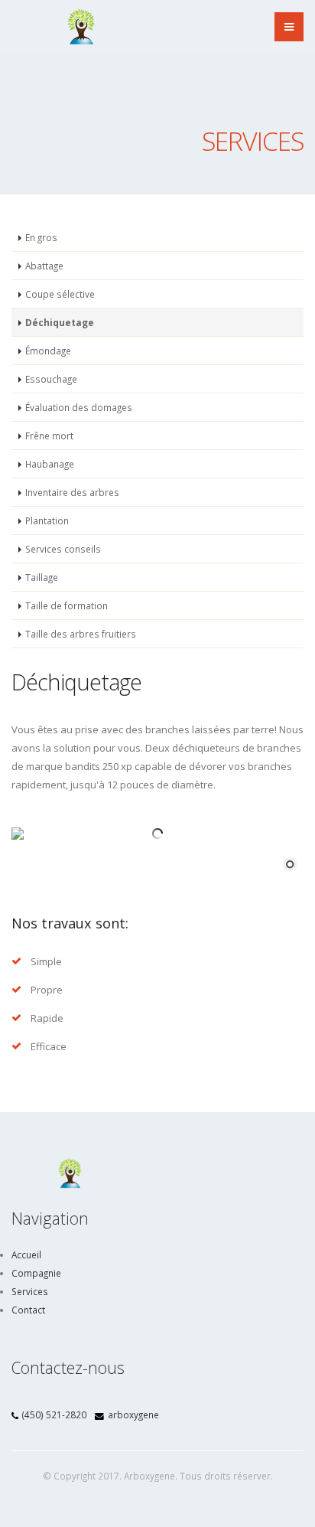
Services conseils (63, 549)
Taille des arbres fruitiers (80, 634)
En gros (41, 237)
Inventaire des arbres (72, 492)
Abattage (44, 265)
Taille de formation (66, 605)
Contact (28, 1309)
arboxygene (133, 1414)
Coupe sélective (60, 294)
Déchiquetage (59, 322)
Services (29, 1291)
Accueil (26, 1254)
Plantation (47, 520)
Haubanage (49, 464)
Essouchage (51, 379)
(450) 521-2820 (54, 1414)
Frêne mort (49, 435)
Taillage (41, 577)
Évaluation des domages (78, 407)
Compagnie (36, 1273)
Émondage (48, 350)
